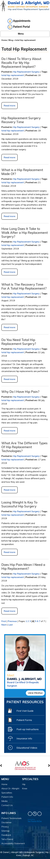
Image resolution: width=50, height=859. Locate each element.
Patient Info (7, 796)
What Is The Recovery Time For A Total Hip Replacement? (24, 286)
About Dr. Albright (10, 788)
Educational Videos (27, 747)
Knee (24, 788)
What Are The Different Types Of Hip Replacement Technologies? (24, 447)
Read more (9, 105)
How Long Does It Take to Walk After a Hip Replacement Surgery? (24, 233)
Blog (11, 40)
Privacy (5, 826)
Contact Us (7, 805)
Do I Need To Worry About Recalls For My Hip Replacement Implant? (21, 63)
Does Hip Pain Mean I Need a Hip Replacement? (23, 567)
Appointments (21, 21)
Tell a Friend (7, 839)
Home (4, 40)
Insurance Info (24, 738)
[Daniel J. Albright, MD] (25, 6)
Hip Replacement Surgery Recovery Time (21, 120)
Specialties (6, 792)
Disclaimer (6, 822)
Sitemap (5, 830)
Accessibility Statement (13, 843)
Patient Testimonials (11, 818)
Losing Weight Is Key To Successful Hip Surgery (19, 504)
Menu (21, 34)
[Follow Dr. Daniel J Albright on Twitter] (35, 814)
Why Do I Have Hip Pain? (20, 392)
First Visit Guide (25, 710)
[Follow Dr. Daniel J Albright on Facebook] (30, 814)
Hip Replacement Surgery (26, 71)
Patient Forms (24, 720)
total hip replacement (12, 75)
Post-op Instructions (28, 729)
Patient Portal (21, 26)
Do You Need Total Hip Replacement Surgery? (18, 342)
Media (4, 801)
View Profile (35, 693)
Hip (23, 784)
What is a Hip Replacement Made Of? (22, 172)
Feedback (6, 835)
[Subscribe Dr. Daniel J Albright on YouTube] (39, 814)
